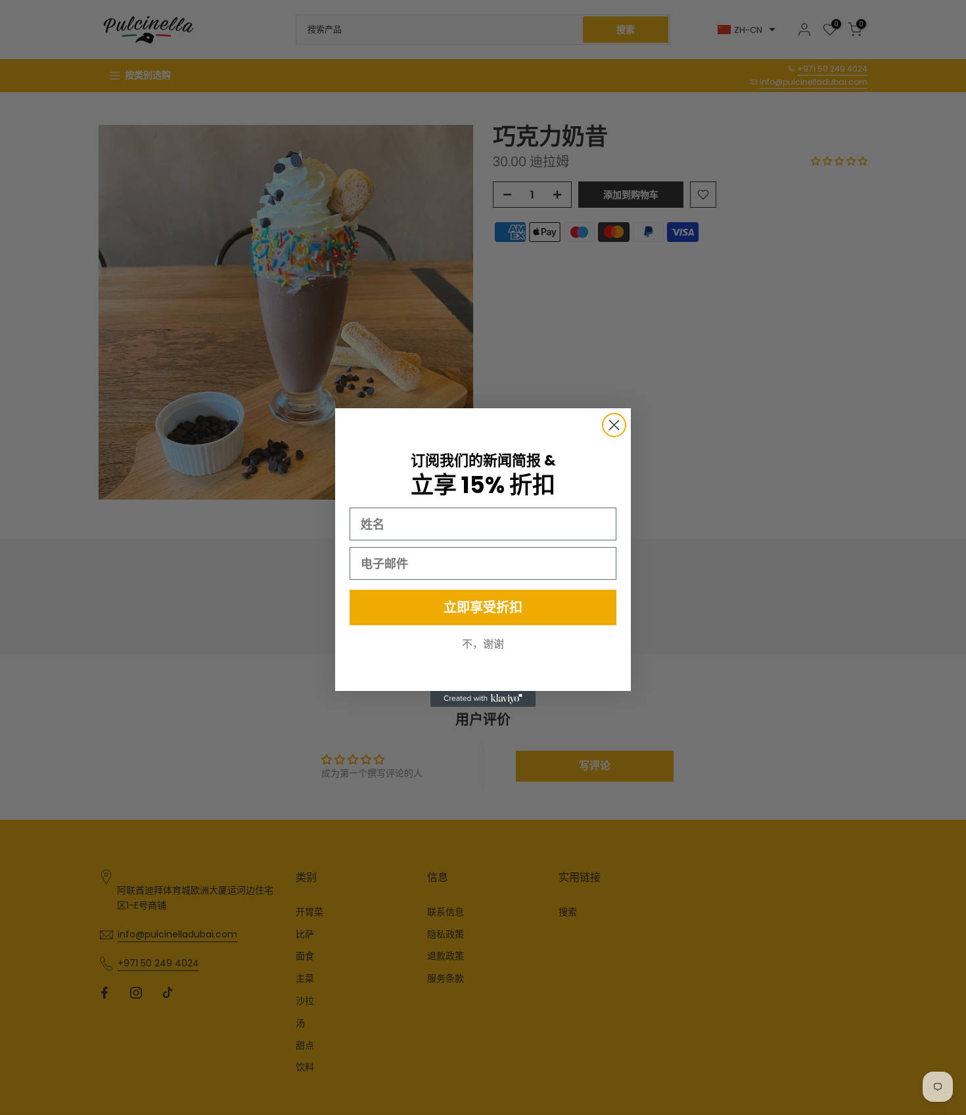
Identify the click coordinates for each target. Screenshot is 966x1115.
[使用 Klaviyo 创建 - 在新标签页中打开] (483, 699)
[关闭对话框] (614, 425)
